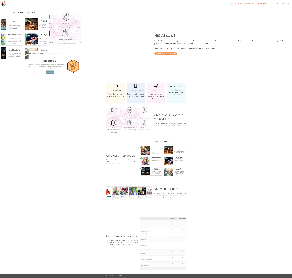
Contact (271, 3)
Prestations (249, 3)
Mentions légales (284, 3)
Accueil (230, 3)
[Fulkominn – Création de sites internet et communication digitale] (5, 3)
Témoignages (261, 3)
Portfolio (239, 3)
